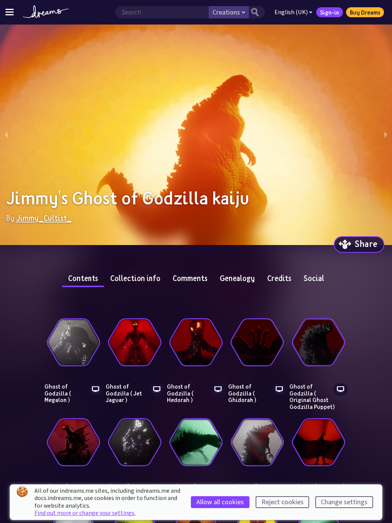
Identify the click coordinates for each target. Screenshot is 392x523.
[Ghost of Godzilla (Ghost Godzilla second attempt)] (257, 442)
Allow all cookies (220, 502)
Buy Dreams (365, 12)
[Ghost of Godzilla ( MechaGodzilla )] (135, 442)
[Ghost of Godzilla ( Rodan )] (318, 442)
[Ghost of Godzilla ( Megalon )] (73, 342)
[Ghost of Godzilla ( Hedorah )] (196, 342)
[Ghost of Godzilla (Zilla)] (196, 442)
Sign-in (329, 12)
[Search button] (257, 12)
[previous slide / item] (6, 135)
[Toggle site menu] (9, 12)
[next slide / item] (386, 135)
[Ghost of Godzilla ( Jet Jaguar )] (135, 342)
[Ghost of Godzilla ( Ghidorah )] (257, 342)
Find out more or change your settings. (85, 513)
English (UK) (291, 12)
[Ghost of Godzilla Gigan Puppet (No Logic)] (73, 442)
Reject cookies (282, 502)
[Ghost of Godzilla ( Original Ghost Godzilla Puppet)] (318, 342)
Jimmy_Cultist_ (44, 218)
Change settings (344, 502)
